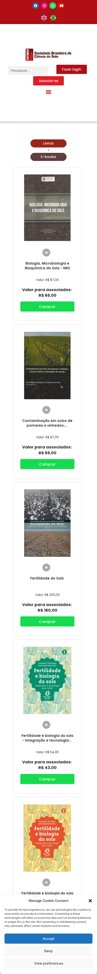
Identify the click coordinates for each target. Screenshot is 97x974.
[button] (90, 900)
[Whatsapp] (52, 5)
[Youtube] (61, 5)
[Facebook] (35, 5)
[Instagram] (44, 5)
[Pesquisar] (52, 70)
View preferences (48, 963)
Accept (49, 938)
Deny (48, 951)
